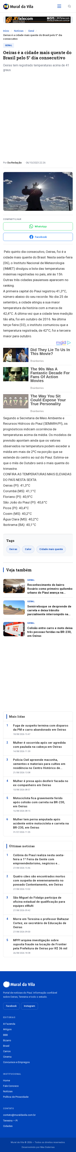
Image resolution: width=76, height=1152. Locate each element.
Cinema (7, 1056)
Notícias (18, 30)
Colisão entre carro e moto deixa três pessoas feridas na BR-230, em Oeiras (49, 632)
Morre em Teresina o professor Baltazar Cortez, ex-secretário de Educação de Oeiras (41, 923)
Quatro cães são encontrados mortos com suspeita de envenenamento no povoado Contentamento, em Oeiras (39, 880)
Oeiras (13, 549)
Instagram (29, 1006)
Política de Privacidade (15, 1096)
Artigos (7, 1029)
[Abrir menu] (59, 6)
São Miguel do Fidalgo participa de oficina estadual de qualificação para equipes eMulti (39, 902)
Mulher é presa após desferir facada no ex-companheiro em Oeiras (40, 783)
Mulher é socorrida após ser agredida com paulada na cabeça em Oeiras (39, 745)
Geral (31, 30)
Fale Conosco (11, 1085)
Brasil (6, 1045)
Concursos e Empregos (16, 1062)
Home (6, 1080)
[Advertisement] (38, 115)
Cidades (7, 1126)
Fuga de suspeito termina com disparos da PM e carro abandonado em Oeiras (40, 727)
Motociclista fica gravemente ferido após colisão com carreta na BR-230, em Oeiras (39, 802)
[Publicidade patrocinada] (38, 20)
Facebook (11, 1006)
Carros (7, 1051)
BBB (5, 1034)
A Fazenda (9, 1023)
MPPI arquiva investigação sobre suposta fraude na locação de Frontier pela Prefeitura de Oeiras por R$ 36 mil (40, 944)
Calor (28, 549)
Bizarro (7, 1040)
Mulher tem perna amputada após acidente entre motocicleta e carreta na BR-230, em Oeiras (41, 823)
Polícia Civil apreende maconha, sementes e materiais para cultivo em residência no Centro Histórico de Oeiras (39, 764)
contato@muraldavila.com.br (19, 1114)
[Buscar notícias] (69, 6)
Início (6, 30)
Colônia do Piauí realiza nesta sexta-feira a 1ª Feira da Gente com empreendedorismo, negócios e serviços (38, 859)
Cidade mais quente (51, 549)
